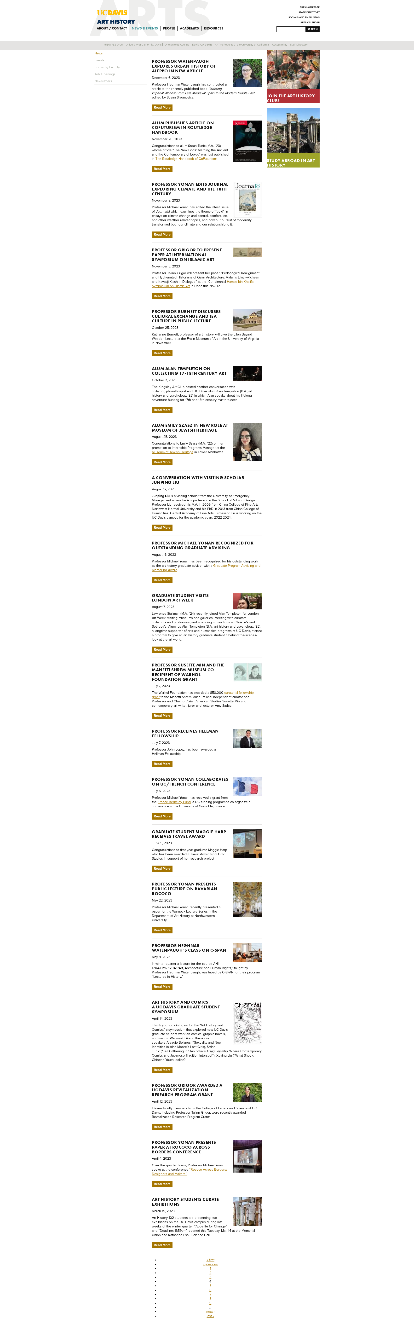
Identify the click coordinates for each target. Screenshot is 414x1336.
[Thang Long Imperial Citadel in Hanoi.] (247, 320)
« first (210, 1260)
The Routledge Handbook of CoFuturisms (186, 159)
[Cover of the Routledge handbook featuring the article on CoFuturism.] (247, 141)
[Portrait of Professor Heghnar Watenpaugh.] (247, 73)
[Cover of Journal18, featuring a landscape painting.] (247, 200)
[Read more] (293, 66)
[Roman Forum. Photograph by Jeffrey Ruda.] (293, 130)
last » (210, 1316)
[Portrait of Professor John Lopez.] (247, 738)
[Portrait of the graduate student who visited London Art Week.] (247, 601)
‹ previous (210, 1264)
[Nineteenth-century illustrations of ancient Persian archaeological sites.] (247, 252)
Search (312, 29)
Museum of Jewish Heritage (172, 452)
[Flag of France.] (247, 786)
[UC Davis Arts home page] (159, 17)
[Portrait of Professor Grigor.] (247, 1092)
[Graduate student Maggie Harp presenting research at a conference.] (247, 843)
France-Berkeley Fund (174, 802)
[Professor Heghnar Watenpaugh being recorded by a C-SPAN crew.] (247, 952)
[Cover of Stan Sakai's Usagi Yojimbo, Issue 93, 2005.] (247, 1022)
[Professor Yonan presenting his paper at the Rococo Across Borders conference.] (247, 1156)
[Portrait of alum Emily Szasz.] (247, 442)
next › (210, 1312)
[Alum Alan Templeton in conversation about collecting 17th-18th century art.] (247, 373)
